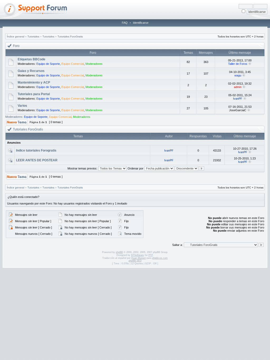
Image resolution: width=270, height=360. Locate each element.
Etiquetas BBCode (31, 59)
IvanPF (237, 98)
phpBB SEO (135, 260)
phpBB (119, 252)
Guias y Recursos (31, 71)
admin (238, 87)
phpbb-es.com (160, 258)
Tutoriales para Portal (34, 94)
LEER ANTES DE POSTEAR (36, 160)
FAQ (125, 22)
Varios (22, 106)
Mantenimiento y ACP (34, 82)
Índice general (15, 36)
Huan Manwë (138, 258)
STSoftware (137, 255)
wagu (237, 75)
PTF (150, 255)
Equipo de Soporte (48, 63)
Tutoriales (33, 36)
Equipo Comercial (72, 63)
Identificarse (140, 22)
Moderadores (94, 63)
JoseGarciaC (237, 110)
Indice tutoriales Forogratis (36, 150)
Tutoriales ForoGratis (70, 36)
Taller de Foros (237, 63)
